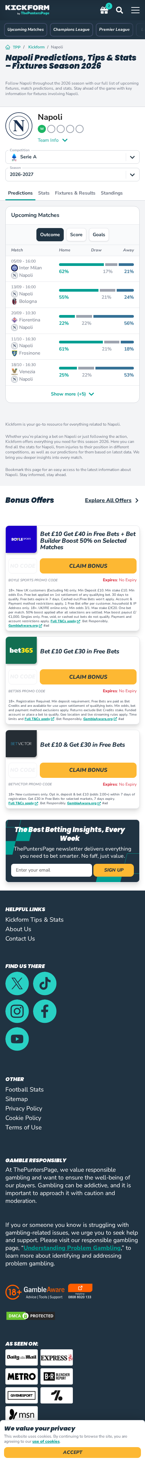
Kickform (36, 47)
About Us (18, 929)
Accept (72, 1452)
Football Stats (24, 1089)
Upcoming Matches (25, 29)
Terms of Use (23, 1127)
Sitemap (16, 1099)
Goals (99, 234)
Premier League (114, 29)
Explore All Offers (108, 500)
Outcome (50, 234)
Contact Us (20, 939)
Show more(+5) (68, 394)
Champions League (71, 29)
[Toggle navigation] (135, 10)
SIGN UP (113, 870)
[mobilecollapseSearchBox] (123, 10)
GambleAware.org (23, 626)
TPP (17, 47)
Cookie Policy (23, 1118)
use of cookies (46, 1441)
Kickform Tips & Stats (34, 920)
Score (76, 234)
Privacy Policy (23, 1108)
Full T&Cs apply (63, 621)
